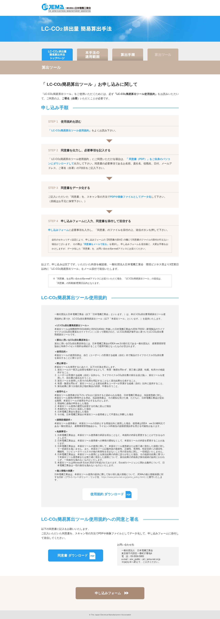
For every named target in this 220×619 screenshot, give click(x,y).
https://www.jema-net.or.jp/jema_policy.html (122, 477)
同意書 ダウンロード (73, 555)
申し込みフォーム (108, 593)
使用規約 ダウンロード (107, 494)
